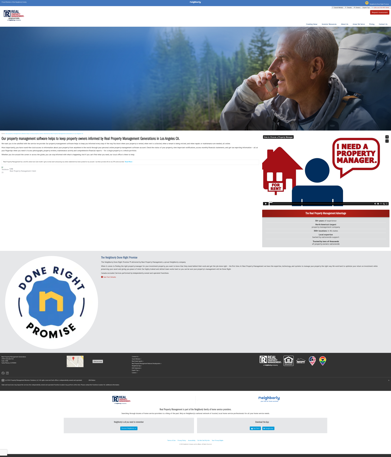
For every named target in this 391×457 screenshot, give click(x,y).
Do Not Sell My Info (204, 440)
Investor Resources (329, 24)
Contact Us (383, 24)
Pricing (371, 24)
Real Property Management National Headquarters (146, 363)
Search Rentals (338, 7)
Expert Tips (366, 7)
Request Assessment (380, 12)
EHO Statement (136, 368)
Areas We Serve (359, 24)
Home (3, 133)
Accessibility (191, 440)
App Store (256, 428)
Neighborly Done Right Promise (379, 4)
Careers (134, 373)
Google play (269, 428)
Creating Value (311, 24)
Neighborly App (136, 366)
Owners (358, 7)
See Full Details (109, 277)
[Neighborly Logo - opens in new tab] (275, 399)
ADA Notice (92, 380)
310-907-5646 (384, 7)
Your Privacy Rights (217, 440)
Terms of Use (171, 440)
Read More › (129, 162)
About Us (344, 24)
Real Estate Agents (137, 361)
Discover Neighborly (128, 428)
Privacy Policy (182, 440)
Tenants (349, 7)
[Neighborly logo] (195, 2)
